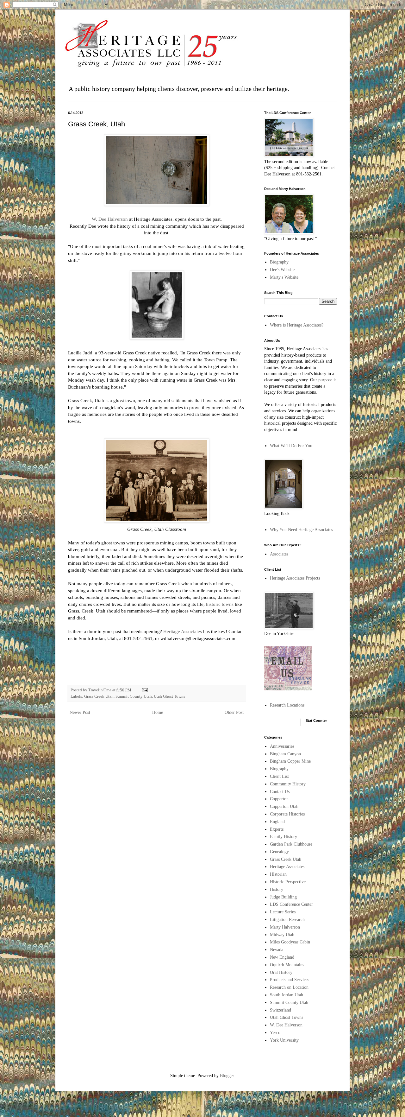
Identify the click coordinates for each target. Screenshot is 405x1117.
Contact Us (280, 791)
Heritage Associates (182, 631)
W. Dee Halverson (110, 219)
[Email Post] (144, 690)
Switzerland (280, 1010)
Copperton (279, 798)
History (276, 889)
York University (284, 1040)
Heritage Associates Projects (295, 578)
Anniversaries (282, 746)
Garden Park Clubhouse (291, 844)
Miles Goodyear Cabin (290, 942)
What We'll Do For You (291, 445)
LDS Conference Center (291, 904)
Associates (279, 554)
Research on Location (289, 987)
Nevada (276, 949)
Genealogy (279, 851)
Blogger (227, 1075)
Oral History (281, 972)
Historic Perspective (288, 881)
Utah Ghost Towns (169, 696)
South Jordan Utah (286, 995)
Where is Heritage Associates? (296, 325)
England (277, 821)
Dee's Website (282, 269)
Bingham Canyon (285, 754)
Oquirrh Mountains (287, 964)
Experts (277, 829)
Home (157, 712)
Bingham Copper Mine (290, 761)
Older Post (234, 712)
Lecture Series (283, 912)
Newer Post (80, 712)
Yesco (275, 1032)
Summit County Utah (133, 696)
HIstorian (278, 874)
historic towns (220, 604)
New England (282, 957)
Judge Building (283, 897)
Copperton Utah (284, 806)
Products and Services (289, 979)
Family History (283, 836)
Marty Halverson (285, 927)
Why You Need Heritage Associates (301, 529)
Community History (288, 784)
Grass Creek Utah (99, 696)
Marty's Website (284, 277)
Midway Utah (282, 934)
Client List (279, 776)
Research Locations (287, 705)
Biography (279, 262)
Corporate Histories (287, 814)
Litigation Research (287, 919)
